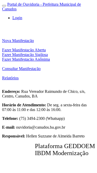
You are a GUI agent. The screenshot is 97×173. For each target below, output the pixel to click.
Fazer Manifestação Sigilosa (25, 54)
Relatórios (10, 78)
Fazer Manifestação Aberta (24, 50)
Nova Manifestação (18, 40)
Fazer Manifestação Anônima (26, 59)
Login (17, 18)
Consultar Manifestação (21, 68)
